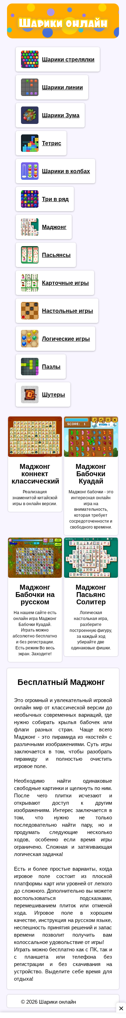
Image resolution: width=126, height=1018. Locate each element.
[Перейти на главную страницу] (63, 32)
